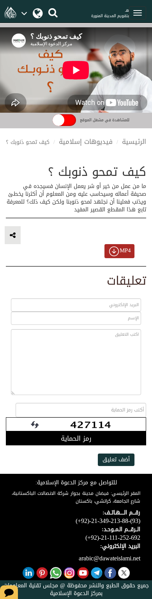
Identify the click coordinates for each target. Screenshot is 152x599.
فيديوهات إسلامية (86, 141)
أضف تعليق (116, 459)
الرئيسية (134, 141)
